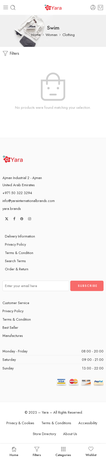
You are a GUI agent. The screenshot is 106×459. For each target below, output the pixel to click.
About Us (70, 433)
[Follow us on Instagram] (29, 219)
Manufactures (12, 335)
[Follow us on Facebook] (14, 219)
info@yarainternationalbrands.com (28, 200)
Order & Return (16, 269)
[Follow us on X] (6, 218)
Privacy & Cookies (20, 422)
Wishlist (91, 455)
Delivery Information (20, 236)
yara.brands (11, 208)
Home (36, 34)
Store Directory (44, 433)
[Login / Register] (93, 7)
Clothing (68, 34)
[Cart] (100, 7)
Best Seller (10, 327)
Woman (51, 34)
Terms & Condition (19, 252)
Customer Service (15, 302)
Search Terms (15, 260)
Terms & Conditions (56, 422)
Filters (13, 53)
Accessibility (87, 422)
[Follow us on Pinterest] (21, 219)
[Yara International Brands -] (53, 7)
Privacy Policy (15, 244)
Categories (63, 455)
